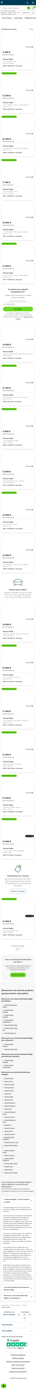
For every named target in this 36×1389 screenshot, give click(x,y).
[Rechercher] (28, 7)
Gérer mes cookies (17, 1365)
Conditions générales (18, 1355)
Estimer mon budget (18, 891)
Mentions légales (18, 1358)
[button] (13, 12)
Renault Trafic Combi (10, 1163)
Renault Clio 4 (8, 1131)
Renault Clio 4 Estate (10, 1172)
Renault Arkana (9, 1090)
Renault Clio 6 (8, 1100)
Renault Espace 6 (9, 1103)
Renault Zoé (8, 1109)
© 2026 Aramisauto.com (17, 1378)
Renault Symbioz (9, 1084)
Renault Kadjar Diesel (10, 1049)
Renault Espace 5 (9, 1134)
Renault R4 (7, 1125)
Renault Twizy (8, 1166)
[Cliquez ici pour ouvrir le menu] (33, 2)
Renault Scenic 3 (9, 1155)
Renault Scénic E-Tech (11, 1142)
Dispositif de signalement (18, 1371)
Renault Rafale (8, 1097)
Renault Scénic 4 (9, 1117)
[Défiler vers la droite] (33, 13)
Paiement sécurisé (18, 1368)
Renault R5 (7, 1093)
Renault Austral (9, 1087)
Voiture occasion (15, 1305)
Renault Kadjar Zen (10, 1033)
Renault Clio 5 (8, 1081)
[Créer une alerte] (3, 1386)
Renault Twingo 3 (9, 1128)
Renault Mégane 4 (10, 1106)
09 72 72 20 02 (9, 1315)
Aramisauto (4, 1305)
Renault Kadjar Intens (10, 1025)
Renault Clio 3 (8, 1169)
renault (24, 1305)
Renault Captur (9, 1078)
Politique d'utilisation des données (18, 1361)
